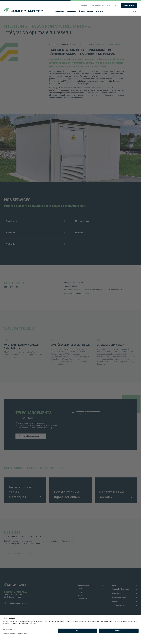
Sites (108, 5)
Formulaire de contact (97, 5)
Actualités (83, 5)
